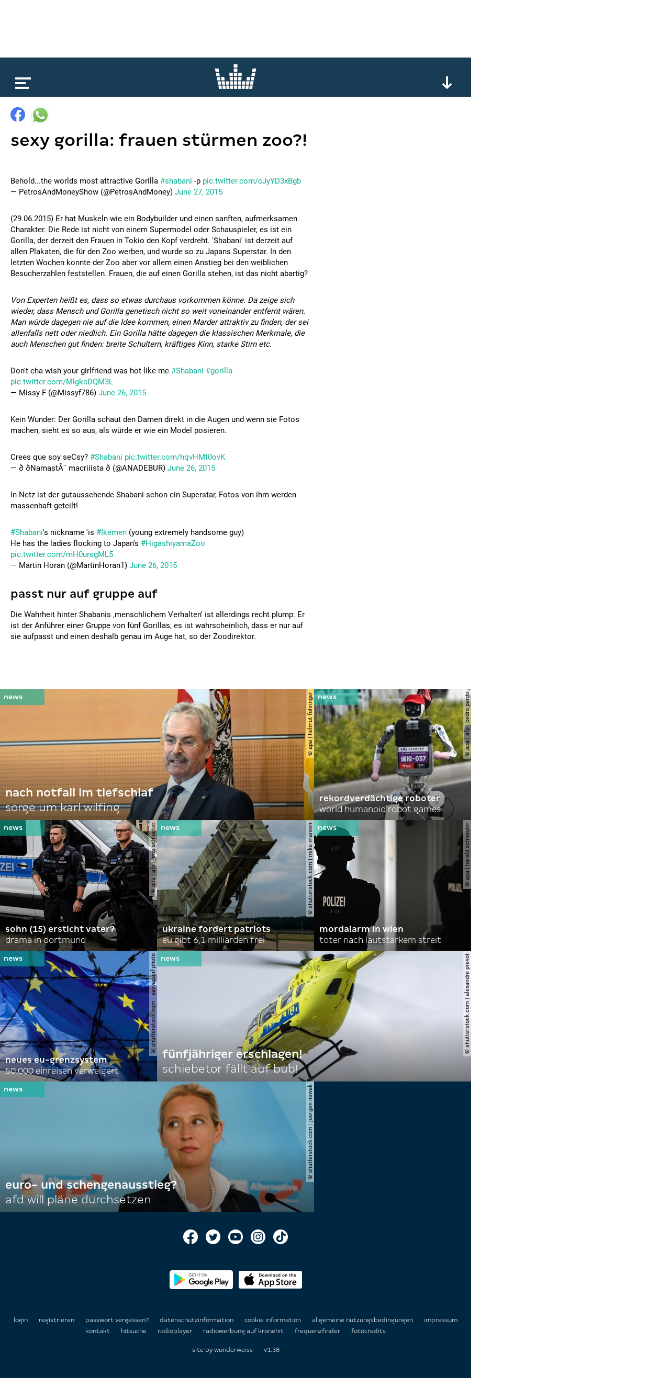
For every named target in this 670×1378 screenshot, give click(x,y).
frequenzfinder (318, 1331)
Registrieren (56, 1320)
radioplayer (176, 1331)
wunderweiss (233, 1349)
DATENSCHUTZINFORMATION (197, 1320)
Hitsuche (134, 1331)
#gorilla (219, 370)
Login (21, 1320)
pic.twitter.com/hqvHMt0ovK (175, 457)
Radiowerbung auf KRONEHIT (244, 1331)
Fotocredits (368, 1331)
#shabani (176, 181)
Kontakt (98, 1331)
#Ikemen (111, 532)
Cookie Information (273, 1320)
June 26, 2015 (122, 392)
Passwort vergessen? (117, 1320)
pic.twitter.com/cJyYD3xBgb (252, 181)
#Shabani (187, 370)
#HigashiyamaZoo (173, 543)
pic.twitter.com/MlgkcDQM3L (61, 381)
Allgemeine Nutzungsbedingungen (363, 1320)
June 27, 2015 (198, 192)
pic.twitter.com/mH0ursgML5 (61, 554)
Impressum (440, 1320)
